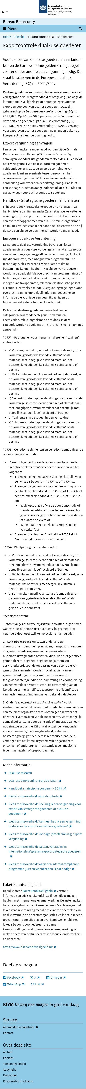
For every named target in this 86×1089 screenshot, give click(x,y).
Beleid (19, 37)
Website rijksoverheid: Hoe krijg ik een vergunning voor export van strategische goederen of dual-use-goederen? (45, 808)
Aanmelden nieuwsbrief (29, 1027)
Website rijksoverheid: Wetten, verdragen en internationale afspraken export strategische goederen (45, 851)
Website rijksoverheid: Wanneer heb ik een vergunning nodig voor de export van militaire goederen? (46, 824)
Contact (8, 1033)
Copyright (9, 1069)
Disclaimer (10, 1075)
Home (7, 37)
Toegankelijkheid (14, 1064)
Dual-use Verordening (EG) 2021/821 (35, 780)
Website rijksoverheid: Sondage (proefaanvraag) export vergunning (45, 836)
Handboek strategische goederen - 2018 (37, 788)
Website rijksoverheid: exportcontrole (35, 796)
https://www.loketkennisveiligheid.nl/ (29, 947)
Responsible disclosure (18, 1081)
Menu (12, 28)
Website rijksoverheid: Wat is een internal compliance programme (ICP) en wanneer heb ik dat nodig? (46, 866)
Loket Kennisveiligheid (39, 891)
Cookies (8, 1058)
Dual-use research (20, 773)
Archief (7, 1052)
